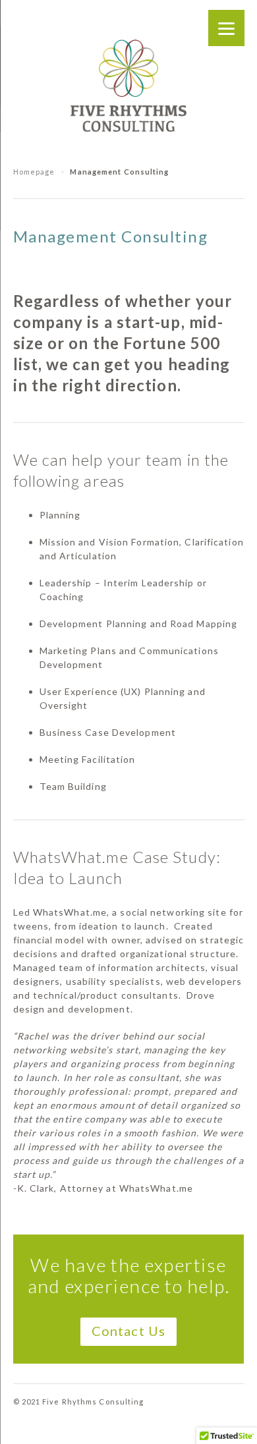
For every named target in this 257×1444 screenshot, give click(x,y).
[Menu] (226, 28)
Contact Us (128, 1331)
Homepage (34, 171)
